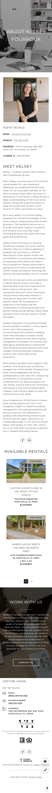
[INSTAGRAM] (29, 751)
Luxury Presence (41, 765)
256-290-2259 (21, 140)
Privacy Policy (35, 777)
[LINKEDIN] (29, 440)
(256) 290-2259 (15, 703)
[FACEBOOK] (22, 440)
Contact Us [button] (26, 662)
